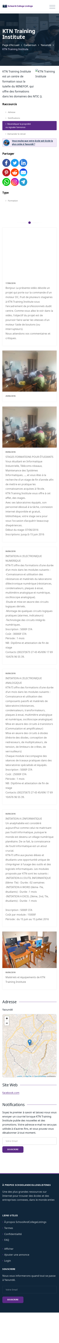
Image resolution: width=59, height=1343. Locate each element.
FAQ (6, 1240)
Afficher (9, 1249)
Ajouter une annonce (16, 1254)
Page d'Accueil (10, 45)
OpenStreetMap (40, 1076)
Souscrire (13, 1149)
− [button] (7, 1023)
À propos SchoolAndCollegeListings (25, 1222)
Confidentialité (13, 1234)
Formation (12, 200)
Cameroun (30, 45)
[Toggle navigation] (52, 7)
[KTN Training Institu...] (30, 1042)
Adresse (11, 112)
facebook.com (10, 1092)
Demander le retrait (16, 133)
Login (7, 1260)
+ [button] (7, 1018)
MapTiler (28, 1076)
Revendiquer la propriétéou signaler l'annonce (18, 125)
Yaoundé (46, 45)
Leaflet (19, 1076)
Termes (8, 1228)
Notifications (13, 118)
